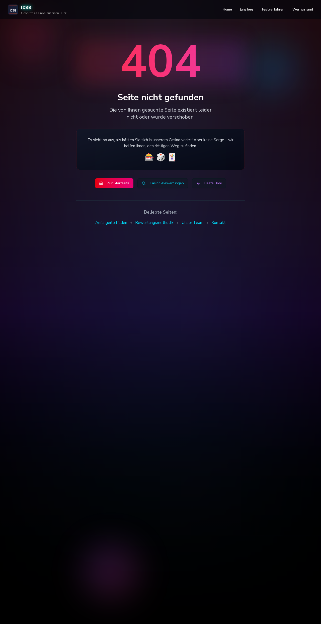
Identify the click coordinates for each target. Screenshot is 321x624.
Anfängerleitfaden (111, 222)
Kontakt (218, 222)
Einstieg (246, 9)
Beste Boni (213, 183)
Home (227, 9)
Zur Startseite (118, 183)
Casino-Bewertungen (167, 183)
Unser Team (192, 222)
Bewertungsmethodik (154, 222)
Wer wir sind (302, 9)
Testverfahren (272, 9)
